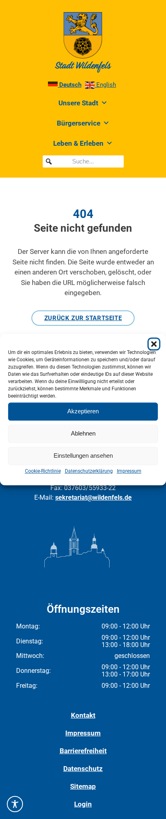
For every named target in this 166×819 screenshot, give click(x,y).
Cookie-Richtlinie (43, 471)
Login (83, 804)
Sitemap (83, 786)
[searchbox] (83, 161)
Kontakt (83, 715)
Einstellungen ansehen (83, 455)
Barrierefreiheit (83, 751)
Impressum (129, 471)
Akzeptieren (83, 411)
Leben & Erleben (78, 143)
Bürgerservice (78, 123)
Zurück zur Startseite (83, 318)
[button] (154, 344)
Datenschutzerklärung (89, 471)
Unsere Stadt (78, 103)
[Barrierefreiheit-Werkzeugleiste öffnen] (15, 804)
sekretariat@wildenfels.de (93, 497)
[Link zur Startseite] (83, 42)
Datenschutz (83, 769)
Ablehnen (83, 433)
